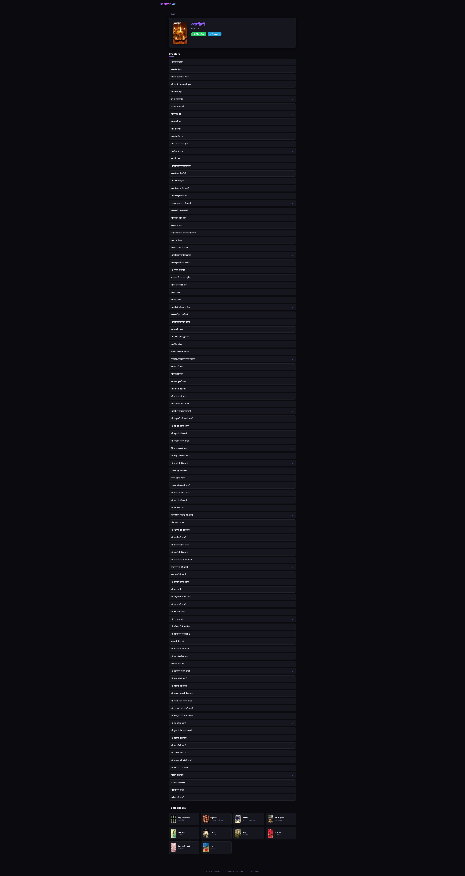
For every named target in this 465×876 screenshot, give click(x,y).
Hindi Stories (254, 871)
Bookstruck (167, 4)
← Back (172, 14)
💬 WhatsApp (198, 34)
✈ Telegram (215, 34)
